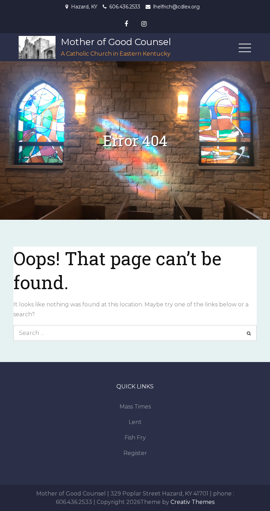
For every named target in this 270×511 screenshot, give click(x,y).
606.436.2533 (124, 7)
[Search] (249, 333)
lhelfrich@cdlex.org (176, 7)
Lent (135, 422)
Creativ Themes (192, 502)
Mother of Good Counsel (116, 42)
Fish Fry (135, 437)
